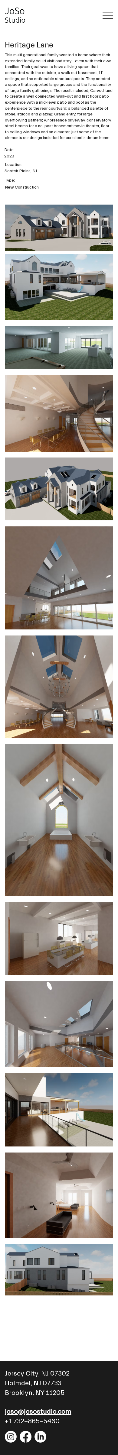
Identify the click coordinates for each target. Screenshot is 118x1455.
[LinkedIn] (40, 1437)
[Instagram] (11, 1437)
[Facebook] (25, 1437)
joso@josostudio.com (38, 1411)
